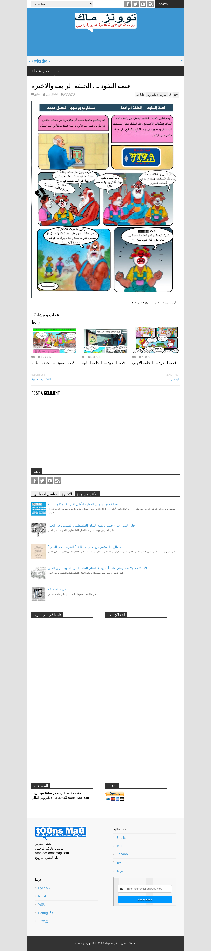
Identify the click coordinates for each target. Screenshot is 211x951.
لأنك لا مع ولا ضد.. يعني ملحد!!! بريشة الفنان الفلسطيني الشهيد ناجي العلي (97, 567)
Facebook (127, 4)
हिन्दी (119, 862)
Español (122, 854)
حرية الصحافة (57, 589)
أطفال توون (52, 94)
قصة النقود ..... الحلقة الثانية (103, 362)
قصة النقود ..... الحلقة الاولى (154, 362)
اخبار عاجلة (41, 71)
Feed (150, 4)
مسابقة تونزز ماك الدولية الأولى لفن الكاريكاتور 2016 (83, 504)
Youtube (143, 4)
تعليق (37, 94)
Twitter (135, 4)
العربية (120, 871)
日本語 (43, 921)
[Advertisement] (105, 46)
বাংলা (119, 846)
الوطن (175, 378)
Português (45, 913)
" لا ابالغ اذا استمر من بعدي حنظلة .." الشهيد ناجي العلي (84, 546)
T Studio (131, 943)
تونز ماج (87, 943)
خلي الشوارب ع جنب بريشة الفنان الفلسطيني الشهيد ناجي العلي (91, 525)
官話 (41, 904)
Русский (44, 888)
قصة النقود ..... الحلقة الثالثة (53, 362)
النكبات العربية (41, 378)
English (122, 837)
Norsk (42, 896)
